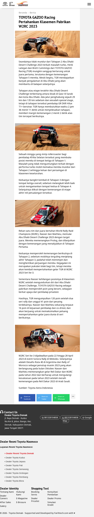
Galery (3, 506)
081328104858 (51, 417)
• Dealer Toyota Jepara (14, 461)
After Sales (5, 502)
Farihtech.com (61, 513)
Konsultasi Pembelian (52, 493)
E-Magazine (22, 498)
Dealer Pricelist (35, 499)
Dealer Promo (54, 498)
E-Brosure (21, 502)
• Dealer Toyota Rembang (16, 477)
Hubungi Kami (20, 493)
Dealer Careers (4, 497)
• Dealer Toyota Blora (14, 481)
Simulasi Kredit (51, 503)
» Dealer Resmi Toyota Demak (19, 453)
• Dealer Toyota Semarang (16, 469)
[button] (27, 397)
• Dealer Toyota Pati (13, 465)
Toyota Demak (19, 415)
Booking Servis (35, 493)
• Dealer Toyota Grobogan (16, 473)
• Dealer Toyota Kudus (14, 458)
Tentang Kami (7, 491)
